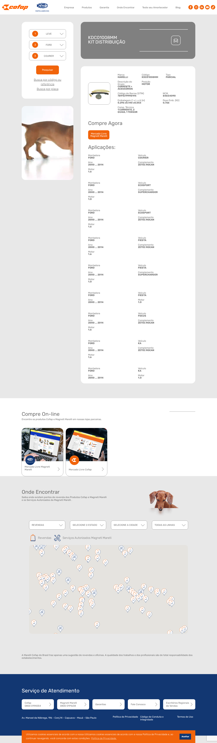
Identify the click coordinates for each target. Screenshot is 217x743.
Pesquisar (47, 69)
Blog (178, 7)
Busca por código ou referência (47, 82)
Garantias (100, 704)
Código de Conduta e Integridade (152, 718)
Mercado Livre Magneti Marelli (98, 134)
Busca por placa (47, 89)
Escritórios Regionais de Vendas (177, 704)
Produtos (87, 7)
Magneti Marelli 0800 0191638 (68, 704)
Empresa (69, 7)
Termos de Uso (185, 716)
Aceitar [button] (185, 736)
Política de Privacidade (125, 716)
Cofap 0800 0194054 (33, 704)
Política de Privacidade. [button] (104, 738)
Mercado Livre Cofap (80, 469)
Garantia (104, 7)
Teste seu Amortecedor (155, 7)
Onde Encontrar (125, 7)
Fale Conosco (138, 704)
